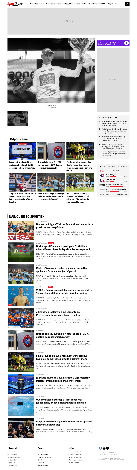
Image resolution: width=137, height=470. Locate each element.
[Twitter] (107, 448)
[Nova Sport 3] (102, 185)
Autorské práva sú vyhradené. (108, 454)
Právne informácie (13, 452)
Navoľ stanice (104, 194)
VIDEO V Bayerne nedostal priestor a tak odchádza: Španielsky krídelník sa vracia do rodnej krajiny (64, 291)
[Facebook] (100, 448)
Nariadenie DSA (12, 465)
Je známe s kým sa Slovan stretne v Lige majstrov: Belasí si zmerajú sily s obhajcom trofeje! (63, 379)
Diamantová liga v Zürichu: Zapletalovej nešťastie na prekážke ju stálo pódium (65, 226)
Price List (41, 463)
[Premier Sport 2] (102, 189)
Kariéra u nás (11, 460)
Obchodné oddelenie (74, 454)
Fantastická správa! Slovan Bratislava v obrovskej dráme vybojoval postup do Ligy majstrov (114, 131)
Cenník (40, 460)
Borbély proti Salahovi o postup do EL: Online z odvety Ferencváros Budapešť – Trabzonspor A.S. (63, 248)
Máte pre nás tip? (73, 463)
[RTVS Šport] (102, 171)
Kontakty (71, 448)
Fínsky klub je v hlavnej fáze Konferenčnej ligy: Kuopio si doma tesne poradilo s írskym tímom (61, 357)
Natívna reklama (43, 465)
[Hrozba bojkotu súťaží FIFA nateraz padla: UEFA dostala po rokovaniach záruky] (21, 340)
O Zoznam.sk (12, 448)
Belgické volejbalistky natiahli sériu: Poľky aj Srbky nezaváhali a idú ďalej (64, 423)
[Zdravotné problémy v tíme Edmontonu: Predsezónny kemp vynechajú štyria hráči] (21, 318)
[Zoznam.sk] (104, 459)
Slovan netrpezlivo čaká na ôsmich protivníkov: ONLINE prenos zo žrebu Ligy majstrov (114, 154)
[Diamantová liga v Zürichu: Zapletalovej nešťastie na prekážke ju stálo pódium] (21, 230)
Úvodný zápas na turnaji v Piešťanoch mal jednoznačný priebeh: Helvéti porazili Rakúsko (61, 401)
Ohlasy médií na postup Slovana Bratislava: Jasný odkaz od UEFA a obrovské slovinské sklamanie (113, 146)
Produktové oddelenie (75, 452)
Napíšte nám (11, 463)
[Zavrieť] (127, 4)
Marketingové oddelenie (76, 460)
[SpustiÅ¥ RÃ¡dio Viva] (113, 42)
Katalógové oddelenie (75, 457)
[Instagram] (104, 448)
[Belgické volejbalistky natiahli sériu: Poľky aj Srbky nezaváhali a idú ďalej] (21, 428)
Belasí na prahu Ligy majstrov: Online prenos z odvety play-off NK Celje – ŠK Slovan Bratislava (114, 123)
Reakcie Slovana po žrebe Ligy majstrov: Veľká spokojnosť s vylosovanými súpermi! (61, 269)
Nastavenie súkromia (14, 457)
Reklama (41, 448)
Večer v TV (123, 166)
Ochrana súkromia (13, 454)
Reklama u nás (42, 452)
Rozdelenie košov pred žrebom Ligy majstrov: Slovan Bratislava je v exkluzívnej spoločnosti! (113, 138)
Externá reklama (43, 454)
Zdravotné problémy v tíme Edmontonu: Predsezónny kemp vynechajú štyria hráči (59, 313)
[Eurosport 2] (102, 180)
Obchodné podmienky (45, 457)
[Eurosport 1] (102, 175)
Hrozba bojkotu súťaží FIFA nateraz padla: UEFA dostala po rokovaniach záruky (62, 335)
